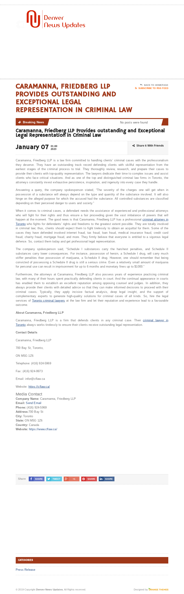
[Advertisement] (139, 42)
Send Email (33, 403)
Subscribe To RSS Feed (153, 88)
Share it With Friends (150, 145)
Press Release (25, 569)
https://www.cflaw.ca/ (43, 429)
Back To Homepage (156, 85)
